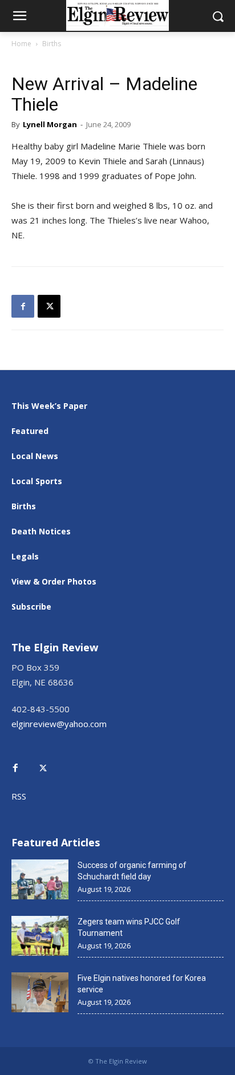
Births (51, 43)
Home (21, 43)
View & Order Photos (53, 581)
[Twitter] (49, 760)
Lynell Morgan (50, 124)
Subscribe (31, 606)
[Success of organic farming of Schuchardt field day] (39, 879)
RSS (18, 796)
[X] (49, 306)
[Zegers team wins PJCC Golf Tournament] (39, 936)
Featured (29, 430)
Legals (25, 556)
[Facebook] (22, 306)
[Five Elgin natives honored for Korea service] (39, 992)
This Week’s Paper (49, 405)
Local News (34, 456)
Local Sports (36, 481)
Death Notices (41, 531)
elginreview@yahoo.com (59, 723)
